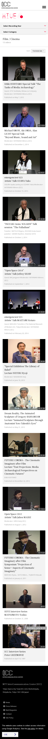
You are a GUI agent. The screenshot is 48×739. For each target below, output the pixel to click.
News (8, 702)
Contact (9, 714)
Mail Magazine (11, 710)
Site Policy (9, 718)
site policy (31, 728)
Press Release (11, 706)
